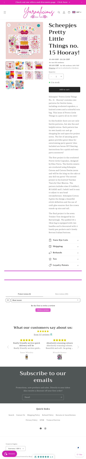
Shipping (52, 68)
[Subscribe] (61, 397)
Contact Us (20, 415)
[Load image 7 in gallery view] (29, 75)
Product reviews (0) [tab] (24, 294)
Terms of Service (53, 420)
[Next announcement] (81, 2)
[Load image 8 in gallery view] (39, 75)
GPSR (42, 420)
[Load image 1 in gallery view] (10, 65)
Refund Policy (48, 415)
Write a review (43, 310)
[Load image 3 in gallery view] (29, 65)
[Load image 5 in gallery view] (10, 75)
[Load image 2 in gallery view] (19, 65)
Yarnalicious (16, 456)
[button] (4, 12)
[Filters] (8, 300)
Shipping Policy (33, 415)
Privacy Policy (31, 420)
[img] (43, 331)
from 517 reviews (42, 334)
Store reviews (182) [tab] (61, 294)
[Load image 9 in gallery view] (10, 85)
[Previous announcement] (4, 2)
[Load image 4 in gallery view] (39, 65)
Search (11, 415)
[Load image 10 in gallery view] (19, 85)
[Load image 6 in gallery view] (19, 75)
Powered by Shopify (27, 456)
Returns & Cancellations (66, 415)
